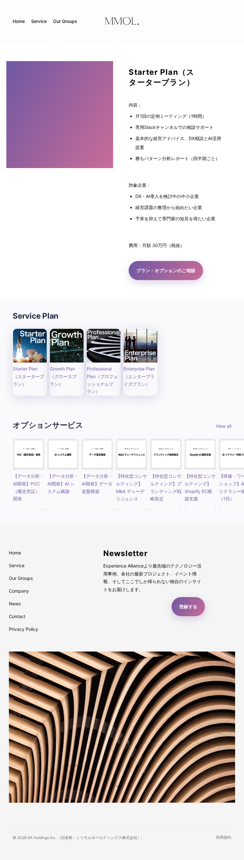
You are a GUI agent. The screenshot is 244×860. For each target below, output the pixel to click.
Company (19, 591)
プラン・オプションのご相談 (165, 270)
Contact (17, 616)
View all (223, 426)
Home (15, 552)
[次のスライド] (224, 475)
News (15, 603)
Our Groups (21, 578)
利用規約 (223, 837)
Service (16, 565)
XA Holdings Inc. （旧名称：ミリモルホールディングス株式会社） (84, 837)
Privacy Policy (23, 629)
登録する (188, 606)
